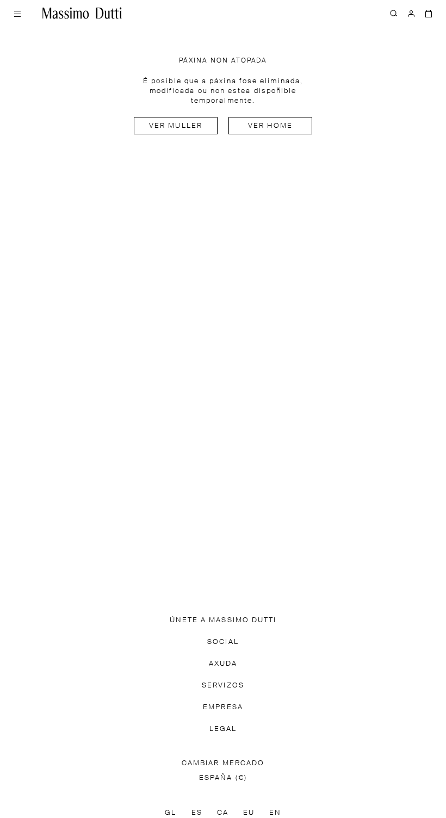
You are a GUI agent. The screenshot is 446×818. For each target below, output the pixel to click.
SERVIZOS (223, 725)
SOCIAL (222, 681)
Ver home (270, 125)
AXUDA (223, 703)
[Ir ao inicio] (82, 13)
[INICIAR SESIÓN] (411, 13)
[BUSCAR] (393, 13)
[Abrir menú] (17, 13)
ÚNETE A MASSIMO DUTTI (223, 660)
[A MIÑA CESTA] (428, 13)
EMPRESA (223, 747)
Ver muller (175, 125)
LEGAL (223, 768)
